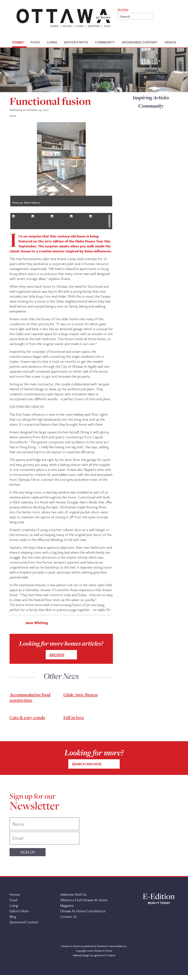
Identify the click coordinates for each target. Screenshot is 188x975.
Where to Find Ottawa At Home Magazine (83, 902)
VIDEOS (170, 42)
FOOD (35, 42)
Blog (13, 916)
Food (13, 899)
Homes (15, 894)
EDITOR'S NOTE (76, 42)
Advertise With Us (73, 894)
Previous (4, 166)
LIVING (52, 42)
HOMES (18, 42)
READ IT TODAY (159, 903)
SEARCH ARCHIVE (87, 764)
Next (117, 166)
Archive (123, 9)
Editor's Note (19, 910)
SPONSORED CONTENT (140, 42)
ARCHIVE (56, 654)
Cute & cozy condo (27, 717)
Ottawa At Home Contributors (82, 910)
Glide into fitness (80, 695)
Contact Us (68, 916)
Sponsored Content (24, 921)
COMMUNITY (105, 42)
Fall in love (73, 717)
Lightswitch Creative (104, 955)
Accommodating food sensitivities (30, 697)
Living (14, 905)
